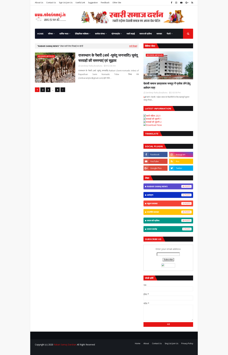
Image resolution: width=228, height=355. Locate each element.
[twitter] (181, 168)
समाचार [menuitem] (159, 33)
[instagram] (176, 2)
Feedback (105, 2)
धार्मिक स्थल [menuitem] (63, 33)
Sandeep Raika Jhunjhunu (91, 65)
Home (137, 343)
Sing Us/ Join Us (171, 343)
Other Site (116, 2)
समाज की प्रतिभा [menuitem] (145, 33)
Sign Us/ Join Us (65, 2)
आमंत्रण (165, 195)
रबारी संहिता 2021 (153, 115)
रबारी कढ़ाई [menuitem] (131, 33)
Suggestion (93, 2)
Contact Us (51, 2)
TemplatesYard (58, 350)
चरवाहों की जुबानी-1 (153, 118)
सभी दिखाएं (133, 46)
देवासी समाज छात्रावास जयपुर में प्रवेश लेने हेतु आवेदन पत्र (166, 85)
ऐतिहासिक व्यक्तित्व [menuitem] (81, 33)
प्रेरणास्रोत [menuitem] (116, 33)
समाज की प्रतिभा (165, 220)
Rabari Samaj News (165, 186)
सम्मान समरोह (165, 229)
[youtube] (181, 2)
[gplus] (187, 2)
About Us (39, 2)
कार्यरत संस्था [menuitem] (100, 33)
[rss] (192, 2)
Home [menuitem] (40, 33)
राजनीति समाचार (165, 212)
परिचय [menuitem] (50, 33)
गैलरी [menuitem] (169, 33)
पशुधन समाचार (165, 203)
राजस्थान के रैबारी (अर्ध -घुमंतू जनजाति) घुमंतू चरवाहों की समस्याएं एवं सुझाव (108, 58)
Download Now (154, 124)
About (146, 343)
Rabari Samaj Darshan (65, 344)
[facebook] (171, 2)
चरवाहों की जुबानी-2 (153, 121)
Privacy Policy (187, 343)
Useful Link (80, 2)
